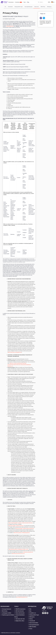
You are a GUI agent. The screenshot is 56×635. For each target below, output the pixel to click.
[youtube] (47, 613)
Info (5, 6)
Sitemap (31, 618)
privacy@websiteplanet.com (21, 597)
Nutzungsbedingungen (28, 6)
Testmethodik (10, 6)
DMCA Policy (43, 6)
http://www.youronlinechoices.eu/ (18, 553)
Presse (30, 628)
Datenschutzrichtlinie (33, 622)
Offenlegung (49, 6)
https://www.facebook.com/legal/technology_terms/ (18, 549)
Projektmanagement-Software (8, 614)
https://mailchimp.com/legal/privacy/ (15, 352)
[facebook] (43, 613)
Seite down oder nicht (20, 618)
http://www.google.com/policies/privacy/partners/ (24, 528)
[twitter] (45, 613)
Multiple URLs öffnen (20, 620)
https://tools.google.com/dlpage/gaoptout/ (22, 532)
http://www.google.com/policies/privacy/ (16, 525)
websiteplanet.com (10, 26)
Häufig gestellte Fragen (19, 6)
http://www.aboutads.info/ (28, 552)
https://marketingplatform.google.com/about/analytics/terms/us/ (21, 522)
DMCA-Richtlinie (32, 626)
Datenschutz (36, 6)
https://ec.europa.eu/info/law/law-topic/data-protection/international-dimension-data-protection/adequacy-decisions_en (19, 364)
